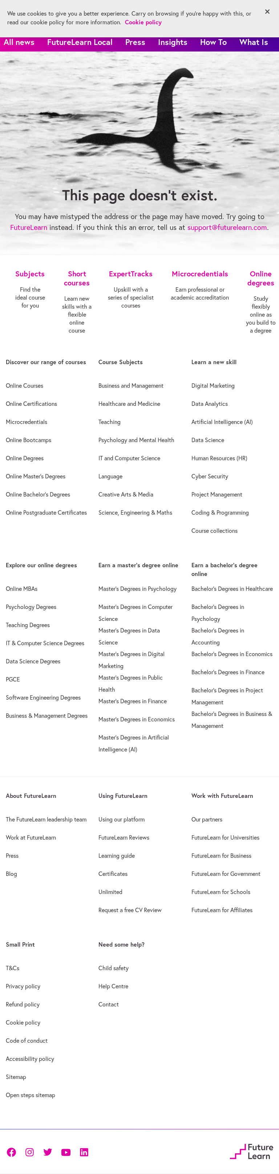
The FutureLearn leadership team (46, 819)
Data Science (207, 440)
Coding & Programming (220, 512)
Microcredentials (26, 421)
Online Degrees (25, 458)
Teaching (109, 421)
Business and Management (130, 385)
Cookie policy (23, 1022)
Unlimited (110, 891)
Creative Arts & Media (125, 494)
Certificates (113, 873)
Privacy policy (23, 986)
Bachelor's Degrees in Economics (231, 654)
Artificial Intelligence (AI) (222, 421)
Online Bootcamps (28, 440)
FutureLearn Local (80, 42)
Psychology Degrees (31, 606)
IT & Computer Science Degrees (45, 643)
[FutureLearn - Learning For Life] (251, 1150)
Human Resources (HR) (219, 458)
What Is (253, 42)
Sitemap (16, 1076)
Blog (11, 873)
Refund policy (23, 1004)
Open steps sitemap (30, 1095)
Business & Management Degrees (47, 715)
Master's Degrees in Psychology (137, 588)
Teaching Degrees (28, 625)
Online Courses (24, 385)
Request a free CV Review (130, 910)
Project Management (216, 494)
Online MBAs (21, 588)
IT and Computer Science (129, 458)
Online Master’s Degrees (35, 476)
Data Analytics (209, 403)
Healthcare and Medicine (129, 403)
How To (213, 42)
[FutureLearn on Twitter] (48, 1152)
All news (19, 42)
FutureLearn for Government (225, 873)
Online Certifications (31, 403)
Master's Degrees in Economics (136, 719)
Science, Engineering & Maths (135, 512)
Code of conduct (27, 1040)
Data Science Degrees (33, 661)
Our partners (206, 819)
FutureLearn (28, 227)
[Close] (267, 12)
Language (110, 476)
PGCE (13, 679)
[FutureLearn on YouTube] (66, 1152)
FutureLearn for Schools (220, 891)
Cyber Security (209, 476)
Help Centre (113, 986)
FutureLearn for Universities (225, 837)
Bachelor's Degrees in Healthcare (232, 588)
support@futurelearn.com (227, 227)
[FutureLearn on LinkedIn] (84, 1152)
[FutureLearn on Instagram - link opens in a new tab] (29, 1152)
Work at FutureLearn (31, 837)
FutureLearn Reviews (123, 837)
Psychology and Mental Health (136, 440)
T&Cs (12, 968)
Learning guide (116, 855)
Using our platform (121, 819)
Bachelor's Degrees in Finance (227, 672)
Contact (108, 1004)
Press (135, 42)
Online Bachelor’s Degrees (38, 494)
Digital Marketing (213, 385)
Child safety (113, 968)
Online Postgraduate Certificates (46, 512)
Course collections (214, 530)
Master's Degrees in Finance (132, 701)
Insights (172, 42)
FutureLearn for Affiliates (221, 910)
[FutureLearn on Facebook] (13, 1152)
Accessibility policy (30, 1058)
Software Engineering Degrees (43, 697)
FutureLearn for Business (221, 855)
